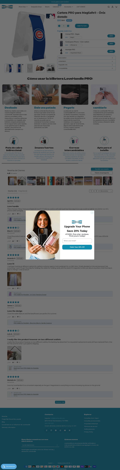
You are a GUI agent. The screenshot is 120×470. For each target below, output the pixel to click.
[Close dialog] (92, 212)
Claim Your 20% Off (77, 247)
